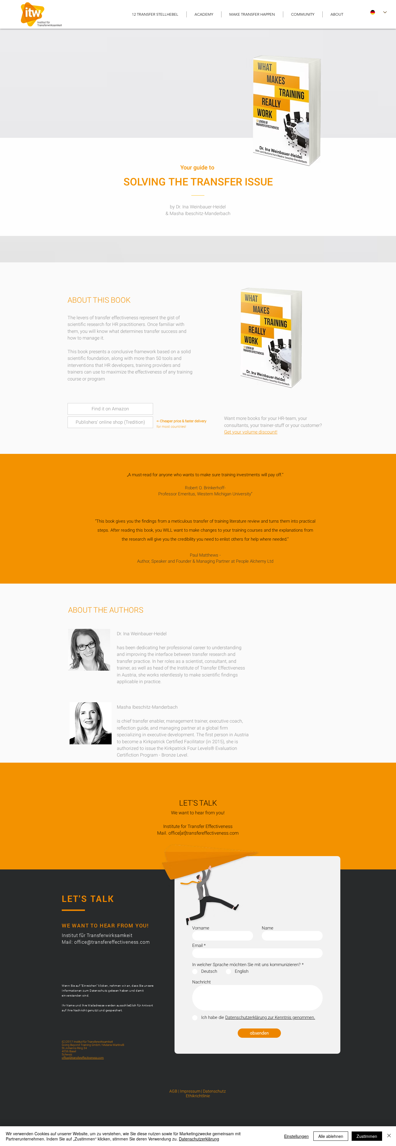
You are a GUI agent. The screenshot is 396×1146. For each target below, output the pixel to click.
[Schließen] (389, 1136)
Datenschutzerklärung (199, 1139)
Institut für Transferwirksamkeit (98, 935)
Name (267, 928)
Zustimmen (367, 1136)
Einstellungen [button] (296, 1136)
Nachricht (201, 982)
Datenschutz (215, 1091)
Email (197, 945)
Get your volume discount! (250, 432)
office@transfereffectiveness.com (112, 942)
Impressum (190, 1091)
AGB (173, 1091)
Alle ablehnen (330, 1136)
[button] (204, 14)
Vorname (200, 928)
